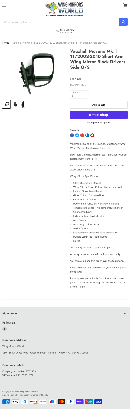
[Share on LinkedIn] (87, 135)
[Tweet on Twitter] (77, 135)
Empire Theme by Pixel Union (15, 395)
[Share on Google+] (82, 135)
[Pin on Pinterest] (92, 135)
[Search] (123, 22)
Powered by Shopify (39, 395)
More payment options (99, 122)
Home (5, 42)
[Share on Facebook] (72, 135)
